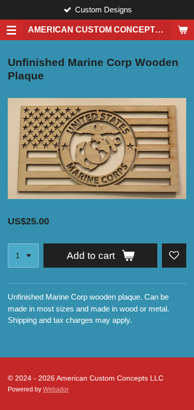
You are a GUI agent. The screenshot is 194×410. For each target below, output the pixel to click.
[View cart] (182, 30)
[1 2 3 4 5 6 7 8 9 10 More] (23, 255)
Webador (56, 389)
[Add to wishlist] (174, 255)
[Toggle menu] (11, 30)
